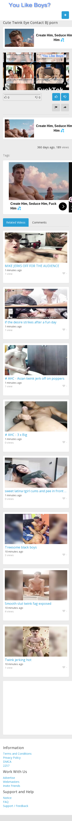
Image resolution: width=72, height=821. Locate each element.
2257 (6, 766)
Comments (39, 222)
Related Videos (15, 222)
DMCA (7, 762)
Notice (7, 798)
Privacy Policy (12, 758)
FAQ (6, 802)
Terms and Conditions (17, 753)
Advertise (9, 778)
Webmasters (11, 782)
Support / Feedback (15, 806)
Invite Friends (11, 786)
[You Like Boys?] (28, 5)
